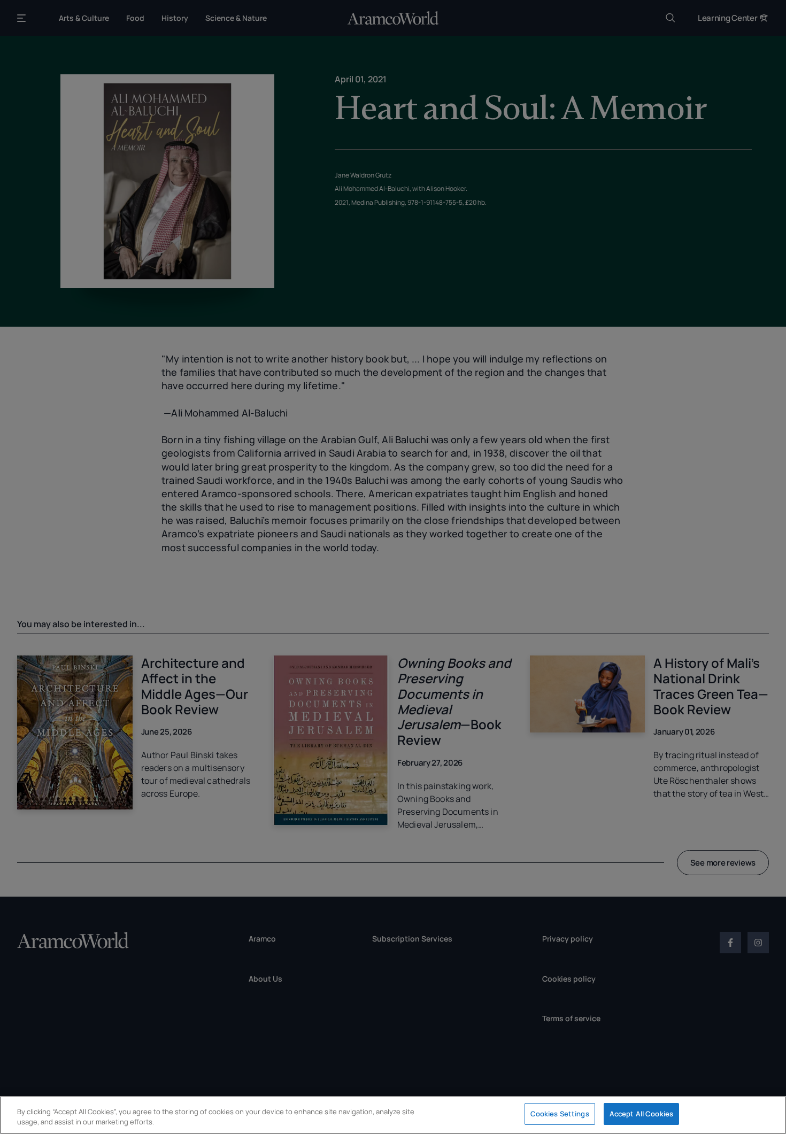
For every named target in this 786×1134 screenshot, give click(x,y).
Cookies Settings (559, 1113)
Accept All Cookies (641, 1113)
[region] (393, 1115)
